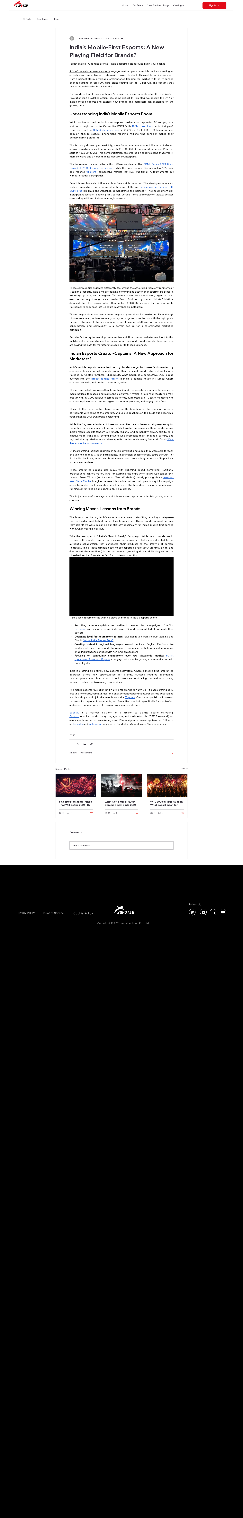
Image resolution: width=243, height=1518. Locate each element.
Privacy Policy (26, 912)
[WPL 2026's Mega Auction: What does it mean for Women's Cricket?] (167, 785)
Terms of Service (53, 913)
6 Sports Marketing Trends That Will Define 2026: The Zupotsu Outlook (75, 803)
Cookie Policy (83, 913)
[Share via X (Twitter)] (77, 744)
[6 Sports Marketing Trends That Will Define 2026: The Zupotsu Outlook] (76, 785)
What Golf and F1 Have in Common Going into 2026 (121, 803)
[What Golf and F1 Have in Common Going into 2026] (121, 785)
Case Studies (43, 19)
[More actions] (172, 38)
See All (184, 768)
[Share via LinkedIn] (84, 744)
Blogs (56, 19)
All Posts (27, 19)
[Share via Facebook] (70, 744)
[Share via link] (91, 744)
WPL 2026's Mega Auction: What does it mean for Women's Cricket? (166, 803)
